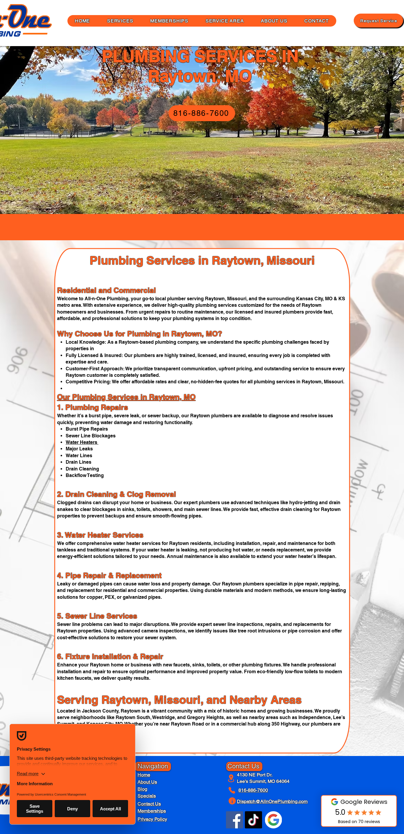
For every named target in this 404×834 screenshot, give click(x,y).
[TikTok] (253, 819)
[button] (274, 21)
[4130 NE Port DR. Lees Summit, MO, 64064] (231, 778)
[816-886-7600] (233, 790)
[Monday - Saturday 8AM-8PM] (233, 801)
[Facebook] (234, 819)
